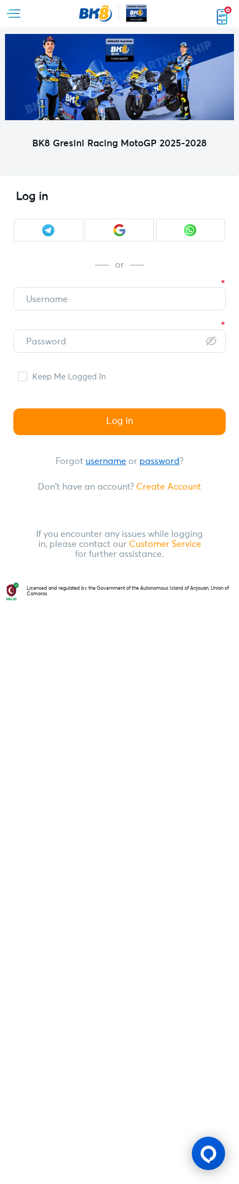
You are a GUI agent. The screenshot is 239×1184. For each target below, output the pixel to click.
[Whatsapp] (190, 230)
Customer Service (164, 544)
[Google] (119, 230)
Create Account (168, 487)
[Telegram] (48, 230)
